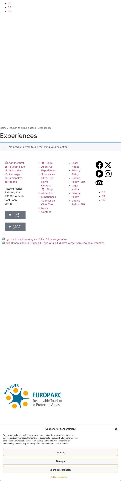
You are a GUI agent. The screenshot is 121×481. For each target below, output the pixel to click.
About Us (46, 166)
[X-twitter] (108, 165)
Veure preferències (60, 469)
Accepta (60, 452)
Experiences (48, 170)
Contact (46, 185)
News (44, 181)
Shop (49, 162)
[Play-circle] (99, 174)
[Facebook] (99, 165)
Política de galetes (59, 477)
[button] (116, 428)
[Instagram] (108, 174)
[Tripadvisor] (99, 182)
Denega (60, 461)
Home (3, 127)
